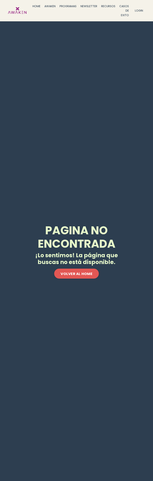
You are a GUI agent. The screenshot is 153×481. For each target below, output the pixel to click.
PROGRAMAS (68, 6)
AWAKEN (50, 6)
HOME (36, 6)
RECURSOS (108, 6)
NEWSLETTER (88, 6)
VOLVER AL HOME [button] (76, 273)
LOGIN (139, 11)
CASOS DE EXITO (124, 10)
